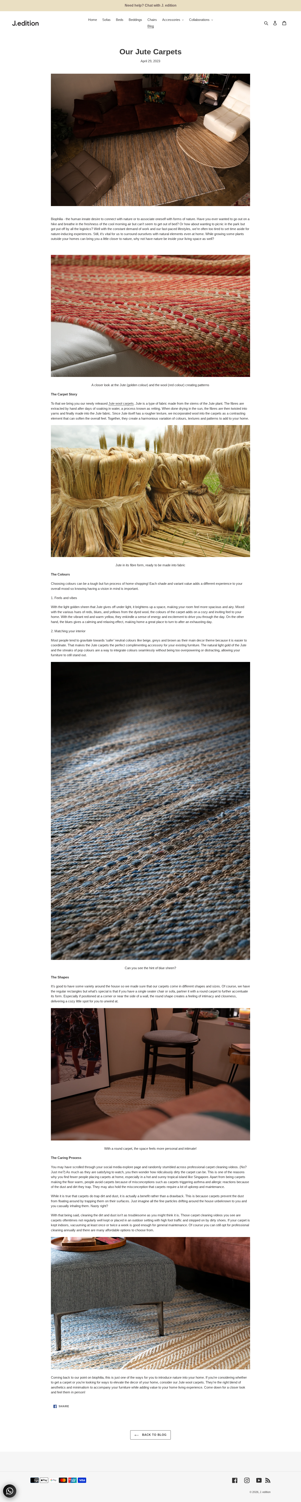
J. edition (265, 1492)
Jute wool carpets (121, 403)
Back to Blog (154, 1434)
